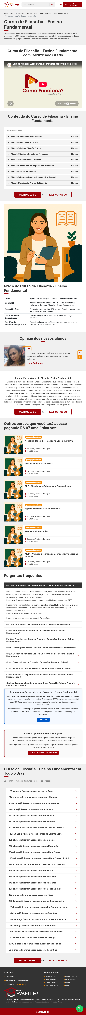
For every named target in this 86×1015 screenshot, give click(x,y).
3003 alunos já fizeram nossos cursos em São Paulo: (35, 944)
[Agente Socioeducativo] (13, 534)
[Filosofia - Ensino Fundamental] (43, 243)
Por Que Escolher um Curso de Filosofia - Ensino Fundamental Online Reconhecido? (40, 640)
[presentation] (79, 352)
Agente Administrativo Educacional (42, 509)
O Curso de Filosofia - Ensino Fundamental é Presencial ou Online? (39, 624)
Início (6, 13)
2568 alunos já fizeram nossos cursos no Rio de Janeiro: (36, 901)
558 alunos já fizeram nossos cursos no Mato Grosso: (35, 852)
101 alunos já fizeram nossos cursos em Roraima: (33, 925)
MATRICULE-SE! (28, 194)
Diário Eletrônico (52, 985)
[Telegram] (25, 984)
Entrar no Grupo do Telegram (43, 753)
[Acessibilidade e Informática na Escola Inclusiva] (13, 444)
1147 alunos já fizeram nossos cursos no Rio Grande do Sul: (38, 919)
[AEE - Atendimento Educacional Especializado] (13, 489)
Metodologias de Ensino (43, 13)
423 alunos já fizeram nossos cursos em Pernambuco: (35, 889)
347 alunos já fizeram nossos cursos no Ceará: (32, 821)
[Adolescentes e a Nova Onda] (13, 466)
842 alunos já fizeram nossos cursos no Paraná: (32, 883)
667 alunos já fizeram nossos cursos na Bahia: (31, 815)
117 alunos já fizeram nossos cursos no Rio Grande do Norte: (38, 907)
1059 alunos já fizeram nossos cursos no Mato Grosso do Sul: (39, 858)
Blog (67, 985)
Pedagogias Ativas (61, 13)
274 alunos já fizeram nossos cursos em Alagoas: (33, 797)
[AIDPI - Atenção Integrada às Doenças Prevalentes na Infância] (13, 557)
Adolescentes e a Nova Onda (39, 463)
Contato (68, 982)
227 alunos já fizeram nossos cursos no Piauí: (31, 895)
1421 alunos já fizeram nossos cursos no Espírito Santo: (36, 834)
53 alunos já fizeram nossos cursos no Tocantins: (33, 950)
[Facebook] (22, 984)
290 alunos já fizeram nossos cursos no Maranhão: (34, 846)
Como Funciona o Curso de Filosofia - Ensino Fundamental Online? (38, 668)
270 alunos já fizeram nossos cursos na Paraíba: (32, 876)
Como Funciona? (71, 976)
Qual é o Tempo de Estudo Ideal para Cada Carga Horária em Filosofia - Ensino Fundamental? (41, 684)
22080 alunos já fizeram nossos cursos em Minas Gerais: (37, 864)
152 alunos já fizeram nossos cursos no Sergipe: (32, 938)
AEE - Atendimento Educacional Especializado (48, 486)
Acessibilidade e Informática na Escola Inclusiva (49, 441)
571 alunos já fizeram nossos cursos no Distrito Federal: (36, 828)
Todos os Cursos (52, 982)
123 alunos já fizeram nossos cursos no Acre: (31, 791)
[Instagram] (17, 984)
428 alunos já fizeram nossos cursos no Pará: (31, 870)
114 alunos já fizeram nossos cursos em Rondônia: (33, 913)
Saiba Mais (43, 720)
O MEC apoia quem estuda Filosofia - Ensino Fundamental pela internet (41, 648)
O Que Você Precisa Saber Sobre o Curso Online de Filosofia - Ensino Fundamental (40, 655)
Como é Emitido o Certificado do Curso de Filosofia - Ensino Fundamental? (35, 631)
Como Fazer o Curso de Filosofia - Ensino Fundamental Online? (37, 662)
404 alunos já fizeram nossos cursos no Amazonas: (34, 803)
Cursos (12, 13)
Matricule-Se (50, 976)
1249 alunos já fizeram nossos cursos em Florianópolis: (36, 931)
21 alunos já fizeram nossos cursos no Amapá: (31, 809)
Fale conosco (58, 194)
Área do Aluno (51, 979)
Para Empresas (70, 979)
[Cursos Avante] (21, 992)
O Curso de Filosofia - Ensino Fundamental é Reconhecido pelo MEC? (40, 585)
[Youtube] (19, 984)
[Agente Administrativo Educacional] (13, 511)
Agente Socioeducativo (36, 531)
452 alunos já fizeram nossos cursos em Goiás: (32, 840)
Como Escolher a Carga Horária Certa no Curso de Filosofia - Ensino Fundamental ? (39, 675)
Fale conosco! (58, 960)
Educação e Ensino (25, 13)
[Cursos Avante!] (11, 4)
